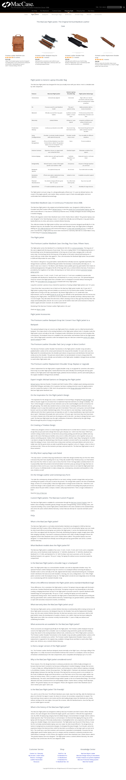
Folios (26, 14)
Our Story (91, 11)
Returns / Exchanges (36, 757)
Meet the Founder (88, 762)
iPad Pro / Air (62, 753)
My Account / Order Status (36, 755)
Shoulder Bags (79, 14)
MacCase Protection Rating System (88, 759)
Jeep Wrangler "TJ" (88, 399)
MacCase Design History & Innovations (88, 755)
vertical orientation (77, 248)
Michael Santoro (57, 209)
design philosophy (76, 388)
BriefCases (68, 14)
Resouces (36, 762)
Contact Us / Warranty (36, 753)
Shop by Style (69, 11)
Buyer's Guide (41, 309)
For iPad (34, 11)
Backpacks (45, 14)
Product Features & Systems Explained (88, 757)
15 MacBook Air (62, 757)
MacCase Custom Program (79, 502)
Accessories (98, 14)
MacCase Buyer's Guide (88, 753)
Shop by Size (81, 11)
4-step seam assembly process (76, 228)
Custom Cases (56, 11)
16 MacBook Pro (62, 755)
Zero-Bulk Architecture (44, 228)
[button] (9, 57)
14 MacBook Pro (62, 759)
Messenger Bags (57, 14)
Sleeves (89, 14)
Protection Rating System (48, 232)
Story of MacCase (41, 493)
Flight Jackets (35, 14)
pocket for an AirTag (57, 294)
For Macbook (44, 11)
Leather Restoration (36, 759)
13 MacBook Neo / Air (62, 762)
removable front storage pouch (47, 281)
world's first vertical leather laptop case (80, 209)
